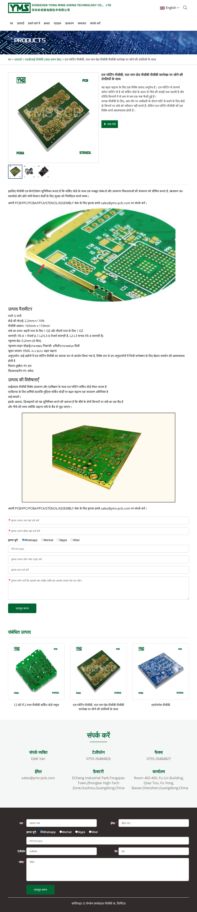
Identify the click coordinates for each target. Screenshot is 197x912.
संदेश (9, 580)
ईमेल (114, 823)
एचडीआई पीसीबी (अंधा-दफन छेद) (43, 59)
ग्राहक (57, 23)
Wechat (48, 540)
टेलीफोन (21, 851)
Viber (76, 540)
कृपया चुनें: (13, 540)
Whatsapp (31, 540)
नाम (9, 520)
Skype (63, 540)
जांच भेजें (111, 124)
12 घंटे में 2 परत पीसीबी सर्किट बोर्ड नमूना (36, 705)
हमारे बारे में (34, 23)
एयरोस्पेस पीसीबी (160, 705)
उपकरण (69, 23)
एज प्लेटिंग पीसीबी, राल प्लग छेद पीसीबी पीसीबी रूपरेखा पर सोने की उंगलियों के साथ (98, 707)
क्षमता (47, 23)
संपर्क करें (95, 23)
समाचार (82, 23)
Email (9, 531)
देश (116, 851)
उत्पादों (20, 23)
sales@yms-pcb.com (38, 778)
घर (11, 23)
